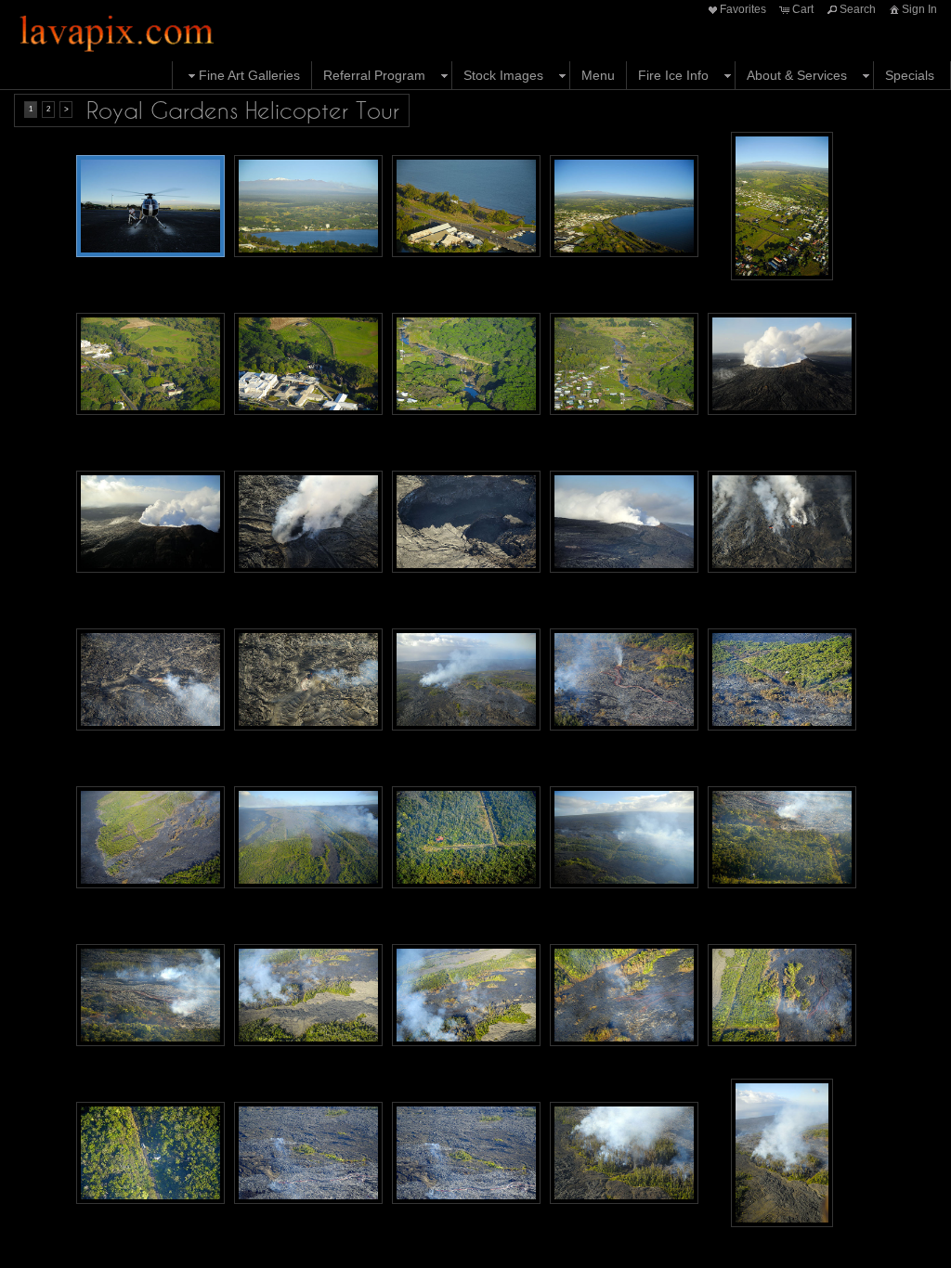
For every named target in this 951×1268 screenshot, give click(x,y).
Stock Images (503, 75)
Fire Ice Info (673, 75)
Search (858, 9)
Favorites (743, 9)
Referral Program (374, 75)
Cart (803, 9)
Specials (909, 75)
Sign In (919, 9)
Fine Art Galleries (249, 75)
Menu (598, 75)
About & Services (797, 75)
